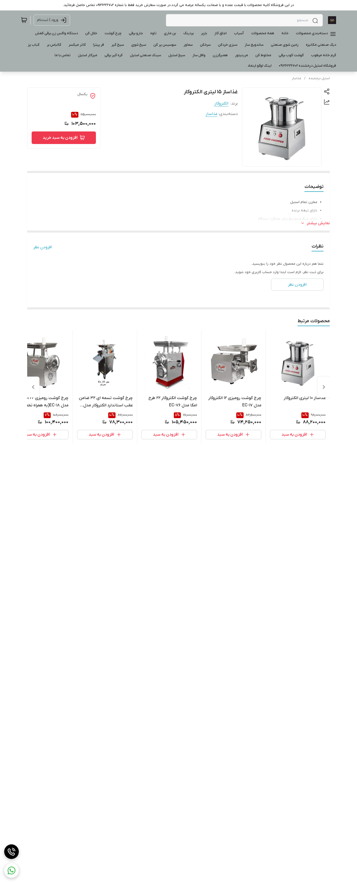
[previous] (324, 387)
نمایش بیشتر (318, 223)
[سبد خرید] (24, 20)
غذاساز (296, 78)
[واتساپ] (11, 870)
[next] (33, 387)
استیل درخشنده (319, 78)
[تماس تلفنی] (11, 851)
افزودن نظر (42, 247)
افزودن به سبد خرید (60, 137)
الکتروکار (221, 103)
